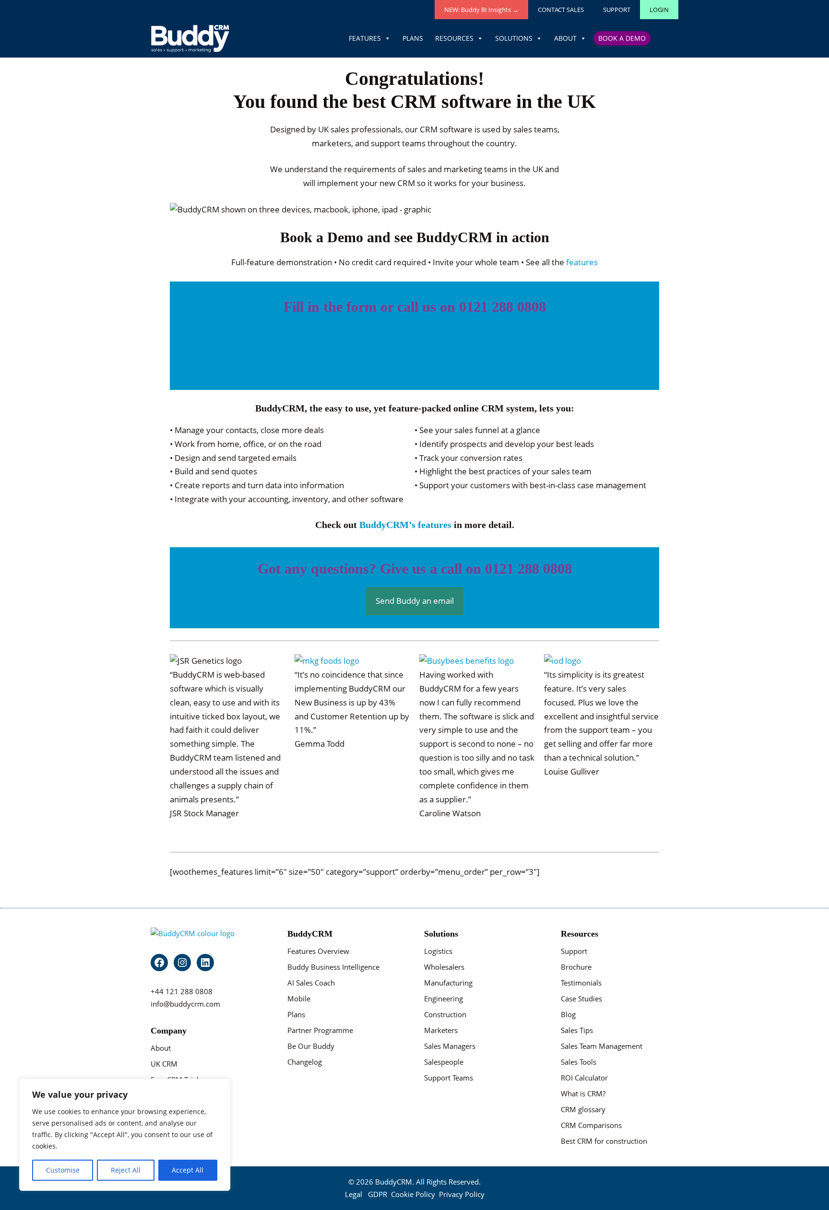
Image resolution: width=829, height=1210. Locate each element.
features (582, 262)
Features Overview (318, 951)
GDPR (377, 1194)
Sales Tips (577, 1030)
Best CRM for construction (604, 1141)
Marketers (441, 1030)
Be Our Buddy (310, 1046)
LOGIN (659, 9)
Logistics (438, 951)
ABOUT (565, 38)
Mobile (298, 998)
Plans (296, 1014)
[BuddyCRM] (190, 38)
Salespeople (443, 1062)
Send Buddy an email (415, 600)
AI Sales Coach (311, 982)
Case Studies (581, 998)
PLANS (413, 38)
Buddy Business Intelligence (333, 967)
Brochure (576, 967)
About (161, 1048)
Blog (568, 1014)
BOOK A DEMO (622, 38)
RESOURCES (454, 38)
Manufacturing (448, 982)
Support (574, 951)
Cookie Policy (413, 1194)
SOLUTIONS (514, 38)
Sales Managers (449, 1046)
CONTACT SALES (561, 9)
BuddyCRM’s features (405, 524)
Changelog (304, 1062)
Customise (63, 1170)
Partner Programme (320, 1030)
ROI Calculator (584, 1077)
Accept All (187, 1170)
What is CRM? (583, 1093)
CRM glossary (583, 1109)
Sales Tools (578, 1062)
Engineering (443, 998)
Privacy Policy (462, 1194)
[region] (124, 1135)
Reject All (126, 1170)
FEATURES (365, 38)
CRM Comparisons (591, 1125)
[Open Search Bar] (665, 38)
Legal (353, 1194)
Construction (445, 1014)
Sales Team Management (601, 1046)
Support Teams (448, 1077)
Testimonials (581, 982)
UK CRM (164, 1064)
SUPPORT (616, 9)
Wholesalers (444, 967)
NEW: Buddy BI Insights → (481, 9)
